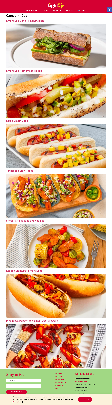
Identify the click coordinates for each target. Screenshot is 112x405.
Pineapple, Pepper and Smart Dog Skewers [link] (32, 320)
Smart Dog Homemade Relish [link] (24, 71)
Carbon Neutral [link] (60, 382)
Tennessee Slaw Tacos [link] (19, 171)
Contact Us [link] (59, 385)
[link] (109, 9)
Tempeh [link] (45, 10)
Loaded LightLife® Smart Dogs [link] (24, 271)
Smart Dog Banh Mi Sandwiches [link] (25, 21)
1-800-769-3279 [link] (81, 381)
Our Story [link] (69, 10)
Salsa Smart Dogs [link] (17, 121)
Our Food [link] (58, 373)
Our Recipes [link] (57, 10)
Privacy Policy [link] (17, 402)
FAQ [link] (56, 388)
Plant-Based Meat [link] (32, 10)
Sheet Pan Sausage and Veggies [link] (25, 220)
